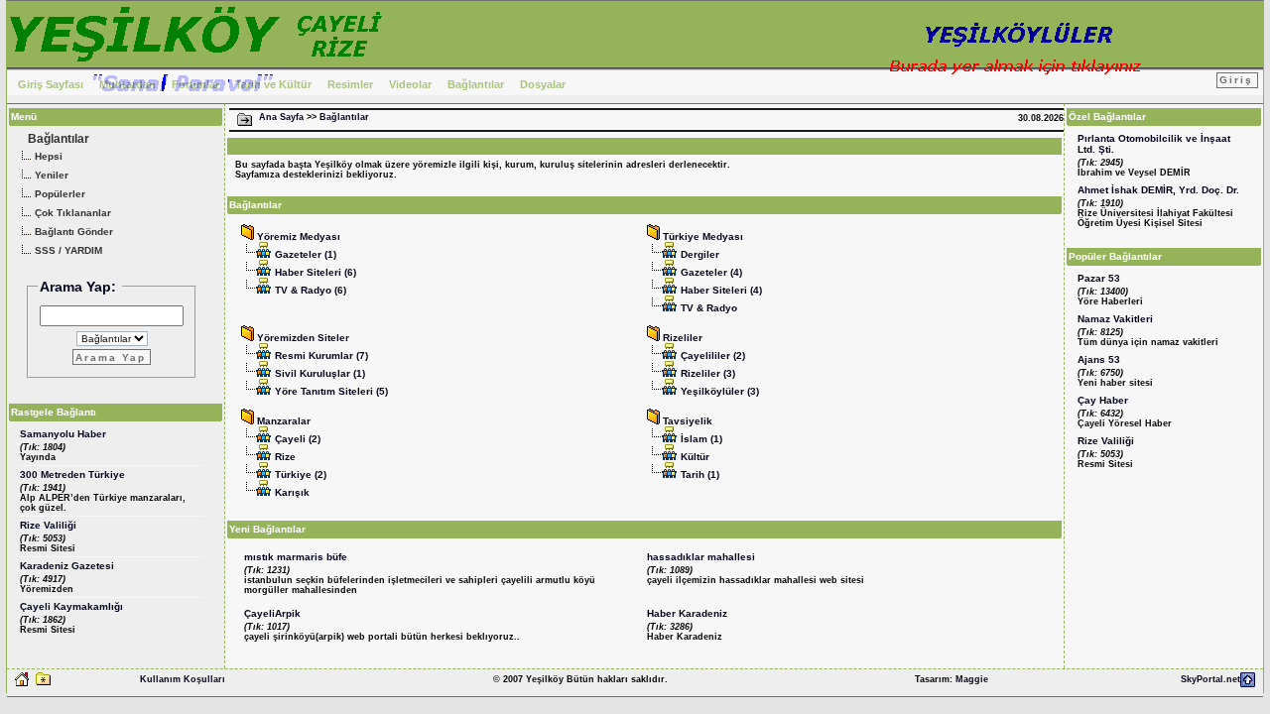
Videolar (410, 84)
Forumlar (195, 84)
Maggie (971, 679)
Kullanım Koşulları (182, 679)
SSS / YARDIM (67, 250)
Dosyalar (543, 84)
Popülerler (58, 193)
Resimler (350, 84)
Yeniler (50, 175)
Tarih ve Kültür (273, 84)
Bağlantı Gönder (72, 231)
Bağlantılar (475, 84)
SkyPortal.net (1210, 679)
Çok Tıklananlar (71, 212)
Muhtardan (127, 84)
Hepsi (47, 156)
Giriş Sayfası (50, 84)
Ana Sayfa (281, 117)
